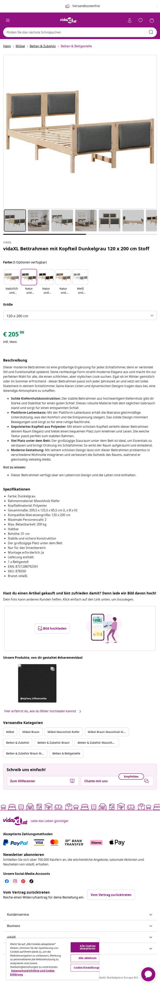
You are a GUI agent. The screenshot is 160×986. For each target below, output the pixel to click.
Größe (8, 304)
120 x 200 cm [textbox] (17, 316)
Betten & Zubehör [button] (17, 742)
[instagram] (15, 881)
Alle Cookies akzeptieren (87, 947)
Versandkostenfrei (86, 6)
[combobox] (80, 32)
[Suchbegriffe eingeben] (151, 32)
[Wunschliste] (140, 20)
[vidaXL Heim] (68, 20)
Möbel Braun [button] (30, 732)
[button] (12, 282)
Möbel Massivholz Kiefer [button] (64, 732)
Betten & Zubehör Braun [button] (53, 742)
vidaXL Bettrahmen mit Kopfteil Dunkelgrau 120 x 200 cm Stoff (76, 248)
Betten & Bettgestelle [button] (66, 753)
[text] (14, 335)
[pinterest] (23, 881)
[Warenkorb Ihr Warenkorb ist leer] (151, 20)
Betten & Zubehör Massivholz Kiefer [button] (98, 742)
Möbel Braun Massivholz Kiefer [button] (108, 732)
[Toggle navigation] (7, 20)
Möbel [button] (10, 732)
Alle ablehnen (88, 958)
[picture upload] (104, 628)
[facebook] (7, 881)
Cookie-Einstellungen (87, 967)
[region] (52, 959)
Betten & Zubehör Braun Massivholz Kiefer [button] (26, 753)
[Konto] (129, 20)
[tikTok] (31, 881)
